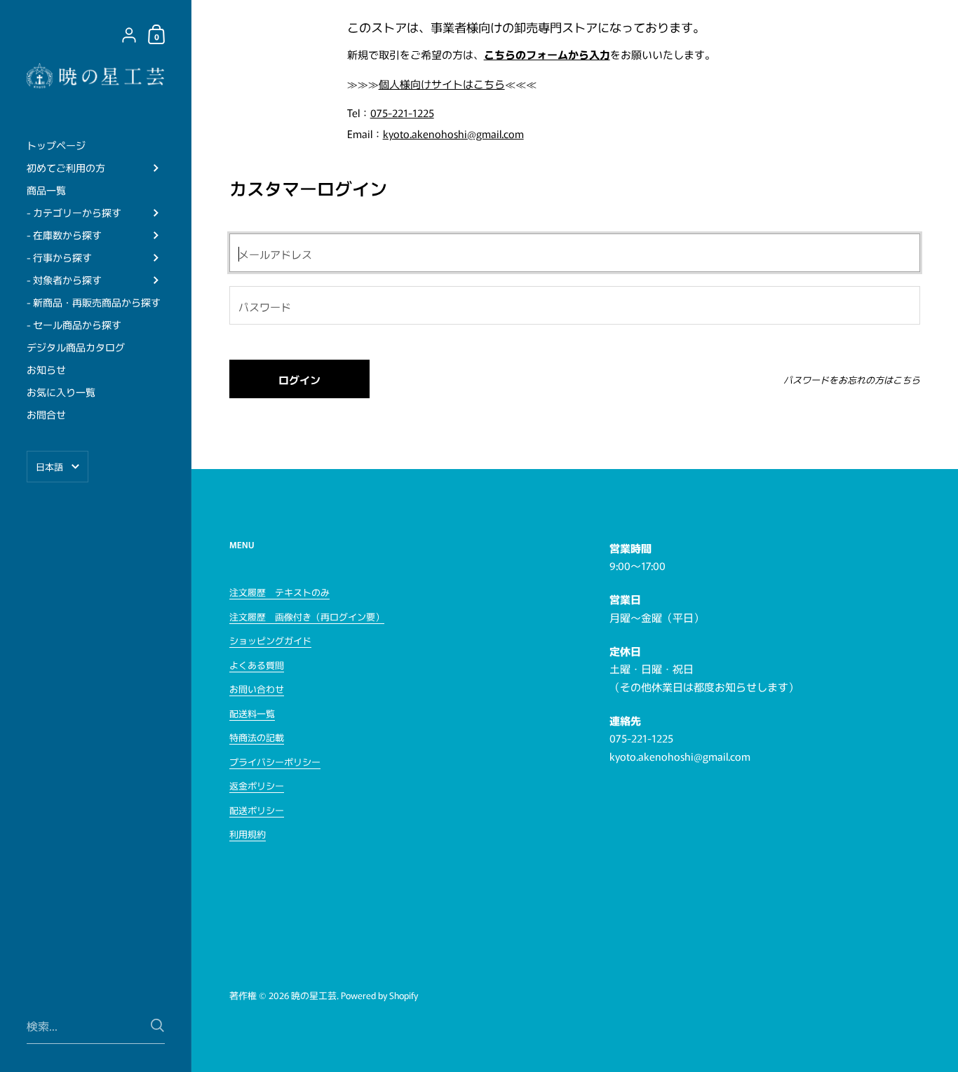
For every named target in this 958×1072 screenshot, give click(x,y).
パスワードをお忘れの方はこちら (851, 379)
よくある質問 (256, 665)
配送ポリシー (256, 810)
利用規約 (247, 834)
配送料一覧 (252, 713)
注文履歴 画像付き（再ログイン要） (306, 616)
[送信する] (157, 1025)
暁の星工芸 (314, 995)
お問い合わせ (256, 689)
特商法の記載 (256, 737)
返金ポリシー (256, 785)
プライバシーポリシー (275, 761)
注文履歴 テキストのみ (279, 592)
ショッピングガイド (270, 640)
